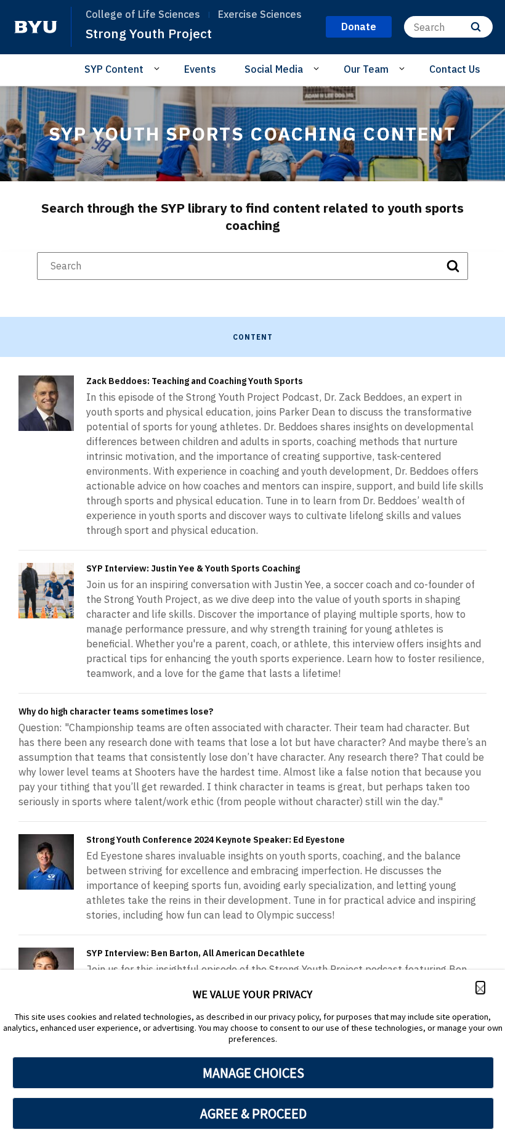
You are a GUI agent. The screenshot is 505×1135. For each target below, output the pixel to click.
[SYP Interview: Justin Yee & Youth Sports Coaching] (46, 590)
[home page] (35, 27)
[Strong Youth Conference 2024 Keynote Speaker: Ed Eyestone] (46, 862)
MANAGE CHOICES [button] (253, 1072)
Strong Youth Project (149, 33)
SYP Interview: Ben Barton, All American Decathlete (195, 953)
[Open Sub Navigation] (158, 68)
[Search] (476, 27)
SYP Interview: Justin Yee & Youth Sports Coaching (193, 568)
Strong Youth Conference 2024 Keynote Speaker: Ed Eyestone (215, 839)
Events (200, 69)
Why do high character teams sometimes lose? (116, 711)
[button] (480, 987)
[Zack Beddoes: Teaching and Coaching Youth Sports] (46, 403)
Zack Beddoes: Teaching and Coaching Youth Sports (194, 381)
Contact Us (454, 69)
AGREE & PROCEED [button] (253, 1113)
